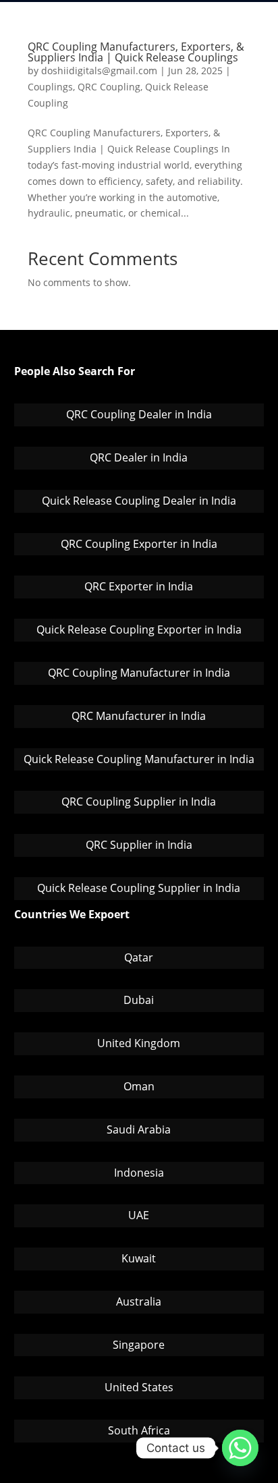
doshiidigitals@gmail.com (99, 70)
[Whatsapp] (240, 1448)
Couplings (50, 86)
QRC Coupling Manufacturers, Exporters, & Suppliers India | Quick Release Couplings (136, 52)
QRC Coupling (109, 86)
